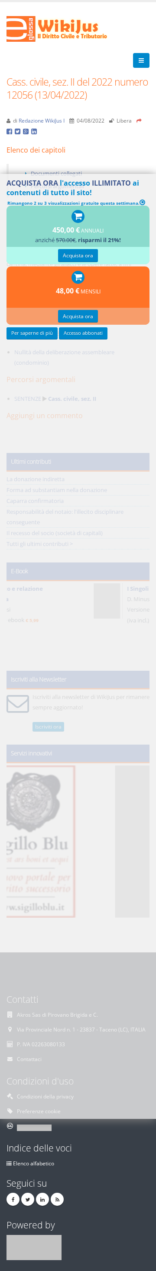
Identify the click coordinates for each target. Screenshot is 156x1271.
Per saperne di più (32, 333)
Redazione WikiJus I (42, 120)
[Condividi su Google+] (27, 130)
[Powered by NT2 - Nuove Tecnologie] (34, 1246)
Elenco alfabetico (33, 1163)
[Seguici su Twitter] (27, 1199)
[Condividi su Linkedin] (34, 130)
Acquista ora (78, 255)
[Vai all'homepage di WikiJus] (63, 28)
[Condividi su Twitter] (19, 130)
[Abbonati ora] (78, 217)
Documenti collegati (56, 173)
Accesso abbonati (83, 333)
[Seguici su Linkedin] (42, 1199)
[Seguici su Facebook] (13, 1199)
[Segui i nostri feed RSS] (57, 1199)
